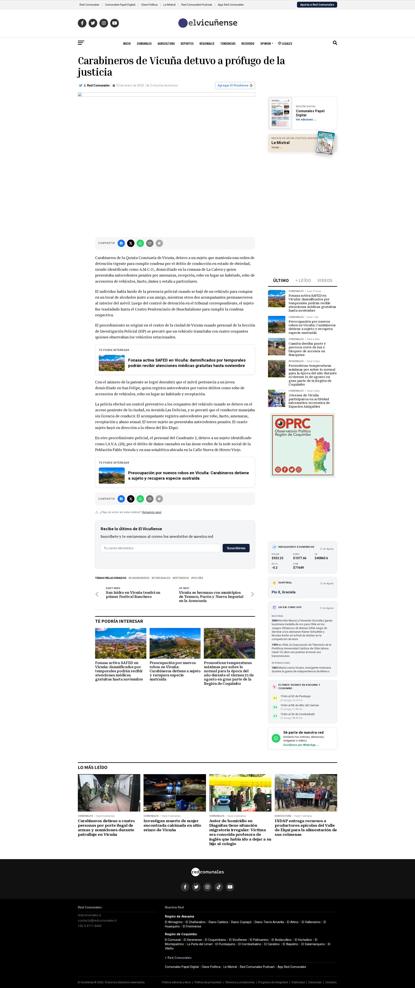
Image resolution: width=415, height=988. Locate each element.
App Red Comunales (231, 4)
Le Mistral (169, 4)
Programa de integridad (273, 982)
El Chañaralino (196, 922)
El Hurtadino (303, 940)
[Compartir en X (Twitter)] (130, 243)
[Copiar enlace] (159, 243)
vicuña (198, 578)
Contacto (331, 982)
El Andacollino (282, 940)
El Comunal (173, 940)
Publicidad (298, 982)
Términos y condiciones (240, 982)
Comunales (144, 43)
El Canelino (272, 944)
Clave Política (149, 4)
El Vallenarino (311, 922)
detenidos (181, 578)
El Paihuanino (259, 940)
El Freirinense (192, 926)
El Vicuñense (238, 940)
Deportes (187, 43)
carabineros (139, 578)
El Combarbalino (249, 944)
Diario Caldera (218, 922)
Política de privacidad (208, 982)
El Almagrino (174, 922)
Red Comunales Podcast (196, 4)
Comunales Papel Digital (120, 4)
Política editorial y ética (176, 982)
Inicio (127, 43)
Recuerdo (247, 43)
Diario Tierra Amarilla (269, 922)
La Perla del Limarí (199, 944)
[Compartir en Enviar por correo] (149, 243)
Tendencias (227, 43)
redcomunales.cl (89, 915)
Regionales (207, 43)
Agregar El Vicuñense (233, 85)
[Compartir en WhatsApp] (140, 243)
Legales (286, 43)
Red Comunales (89, 4)
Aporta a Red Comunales (317, 4)
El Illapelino (290, 944)
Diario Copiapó (241, 922)
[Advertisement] (302, 183)
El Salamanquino (313, 944)
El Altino (292, 922)
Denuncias (315, 982)
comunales (161, 578)
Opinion (265, 43)
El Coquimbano (215, 940)
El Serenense (193, 940)
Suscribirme (236, 548)
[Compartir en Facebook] (121, 243)
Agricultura (166, 43)
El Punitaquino (225, 944)
